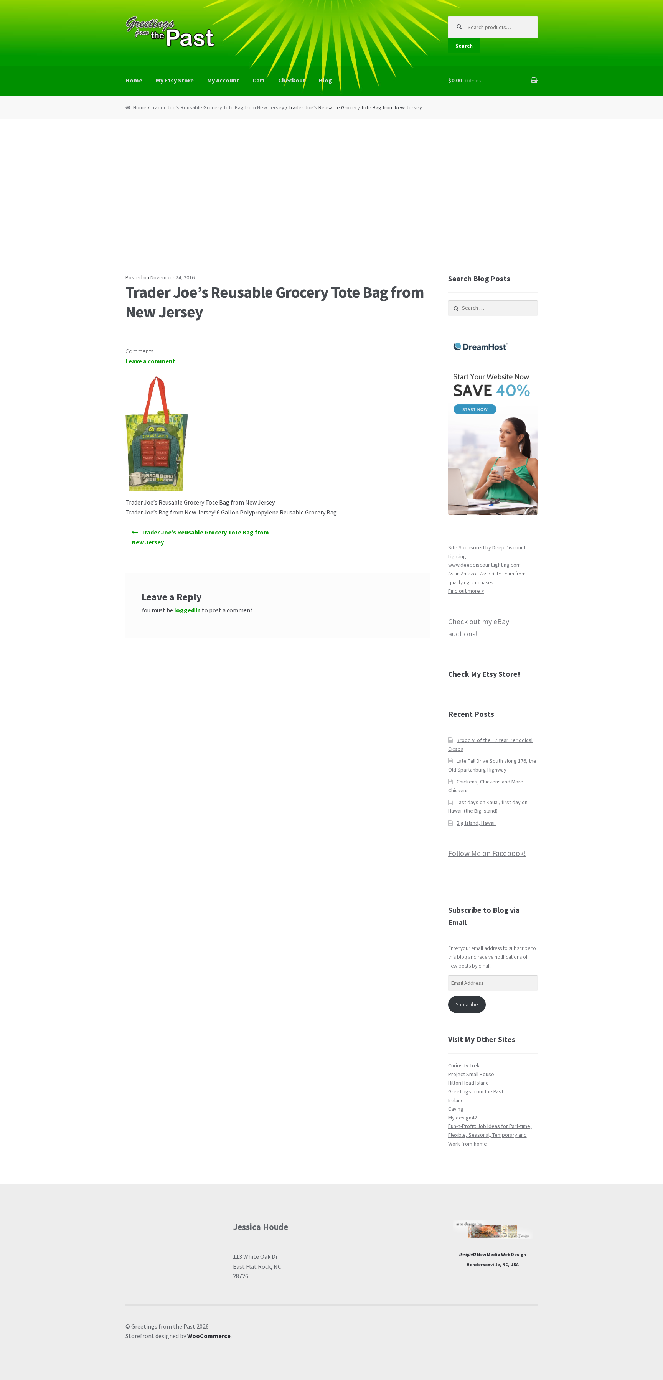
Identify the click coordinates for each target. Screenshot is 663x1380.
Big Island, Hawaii (476, 822)
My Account (223, 80)
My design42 (462, 1117)
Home (133, 80)
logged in (187, 610)
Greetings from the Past (475, 1091)
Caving (455, 1108)
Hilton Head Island (468, 1082)
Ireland (456, 1100)
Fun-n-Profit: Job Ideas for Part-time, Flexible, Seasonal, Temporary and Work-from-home (490, 1135)
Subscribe (467, 1004)
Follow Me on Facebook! (487, 853)
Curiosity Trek (464, 1065)
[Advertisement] (331, 196)
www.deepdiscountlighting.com (484, 564)
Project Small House (471, 1074)
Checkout (291, 80)
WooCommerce (209, 1336)
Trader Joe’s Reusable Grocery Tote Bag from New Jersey (217, 107)
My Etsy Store (175, 80)
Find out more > (466, 590)
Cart (258, 80)
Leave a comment (150, 361)
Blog (325, 80)
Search (464, 45)
